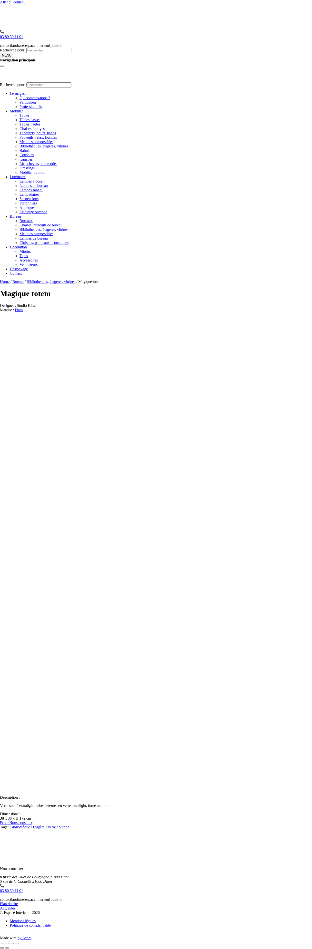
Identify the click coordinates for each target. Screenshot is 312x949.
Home (5, 282)
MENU (6, 55)
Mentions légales (23, 921)
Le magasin (19, 93)
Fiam (19, 310)
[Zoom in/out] (17, 943)
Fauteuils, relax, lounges (38, 137)
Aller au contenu (13, 2)
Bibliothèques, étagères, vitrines (44, 146)
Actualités (7, 908)
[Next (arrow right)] (7, 948)
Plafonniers (28, 203)
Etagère (39, 827)
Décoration (18, 247)
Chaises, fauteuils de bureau (41, 225)
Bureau (15, 216)
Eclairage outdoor (33, 212)
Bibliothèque (20, 827)
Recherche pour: (12, 50)
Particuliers (28, 102)
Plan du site (9, 904)
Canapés (26, 159)
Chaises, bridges (32, 128)
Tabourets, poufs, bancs (38, 133)
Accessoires (29, 260)
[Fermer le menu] (2, 66)
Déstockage (19, 269)
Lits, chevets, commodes (38, 164)
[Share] (7, 943)
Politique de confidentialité (30, 925)
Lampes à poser (32, 181)
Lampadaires (29, 194)
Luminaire (18, 177)
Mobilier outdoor (33, 172)
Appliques (27, 207)
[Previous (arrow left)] (2, 948)
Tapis (24, 256)
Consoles (27, 155)
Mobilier (16, 111)
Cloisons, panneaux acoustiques (44, 243)
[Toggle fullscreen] (12, 943)
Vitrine (64, 827)
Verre (52, 827)
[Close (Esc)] (2, 943)
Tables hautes (30, 124)
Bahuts (25, 150)
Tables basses (30, 120)
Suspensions (29, 199)
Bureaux (26, 221)
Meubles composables (36, 142)
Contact (16, 273)
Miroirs (25, 251)
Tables (24, 115)
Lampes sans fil (31, 190)
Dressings (27, 168)
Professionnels (31, 107)
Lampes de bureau (34, 186)
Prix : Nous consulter (16, 823)
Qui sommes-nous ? (35, 98)
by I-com (24, 938)
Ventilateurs (29, 264)
